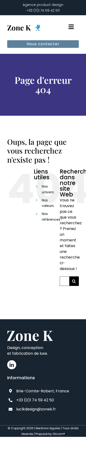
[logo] (24, 24)
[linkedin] (11, 364)
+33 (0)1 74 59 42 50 (43, 10)
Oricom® (59, 434)
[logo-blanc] (30, 332)
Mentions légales (48, 428)
